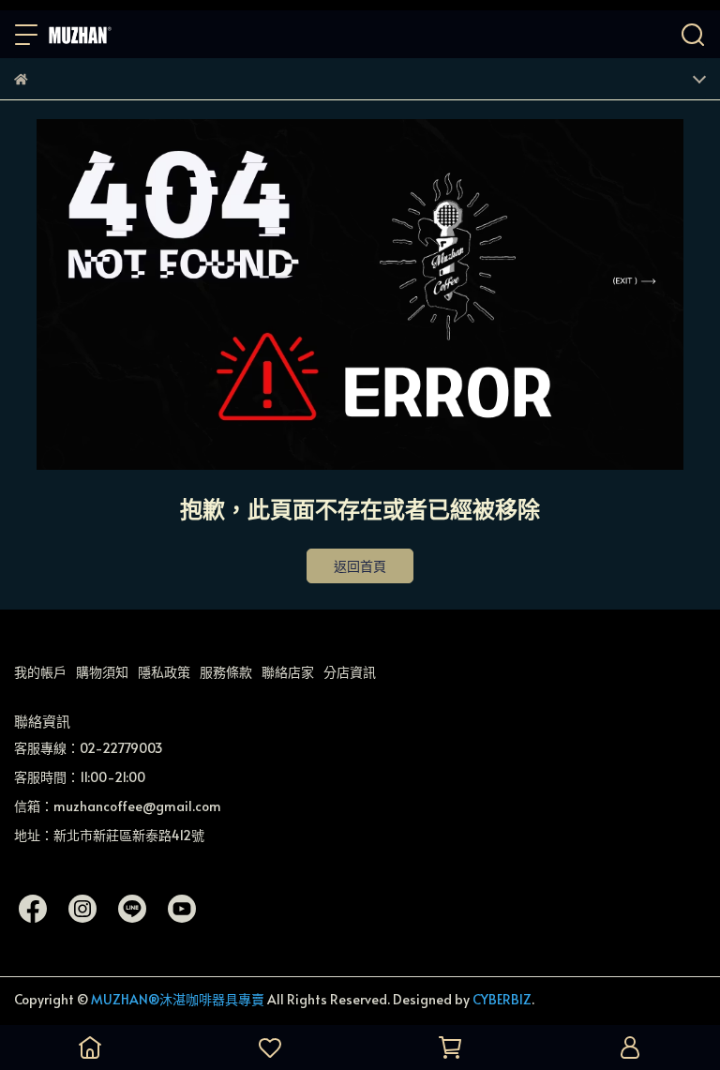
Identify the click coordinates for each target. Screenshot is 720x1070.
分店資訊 (349, 672)
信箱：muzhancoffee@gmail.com (117, 806)
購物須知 (102, 672)
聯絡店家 (288, 672)
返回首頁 (360, 566)
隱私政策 (164, 672)
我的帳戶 (40, 672)
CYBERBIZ (502, 999)
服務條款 (226, 672)
